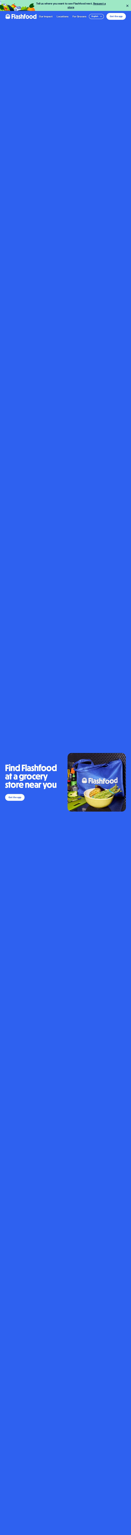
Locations (62, 16)
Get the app (116, 16)
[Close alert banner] (127, 6)
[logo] (20, 16)
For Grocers (79, 16)
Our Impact (46, 16)
